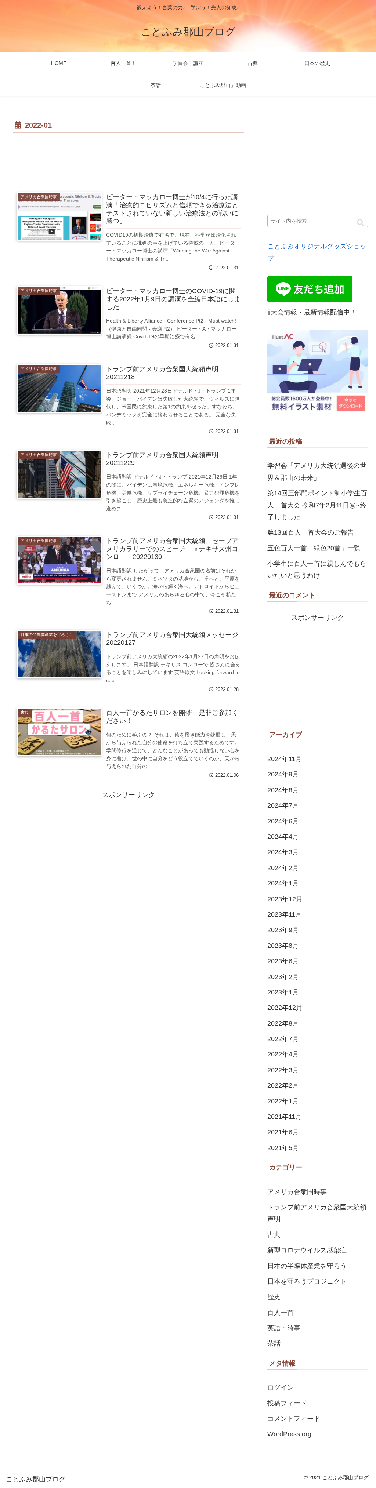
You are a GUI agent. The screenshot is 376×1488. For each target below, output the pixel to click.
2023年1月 (283, 992)
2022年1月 (283, 1101)
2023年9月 (283, 930)
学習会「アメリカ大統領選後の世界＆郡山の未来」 (316, 471)
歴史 (274, 1296)
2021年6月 (283, 1132)
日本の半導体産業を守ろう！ (310, 1266)
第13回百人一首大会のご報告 (310, 532)
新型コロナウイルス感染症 (307, 1250)
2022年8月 (283, 1023)
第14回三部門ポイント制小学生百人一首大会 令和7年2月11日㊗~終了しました (317, 505)
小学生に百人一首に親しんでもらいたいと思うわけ (316, 569)
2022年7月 (283, 1039)
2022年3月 (283, 1070)
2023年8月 (283, 945)
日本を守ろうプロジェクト (307, 1281)
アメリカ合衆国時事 (297, 1192)
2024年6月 (283, 821)
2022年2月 (283, 1085)
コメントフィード (293, 1418)
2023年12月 (285, 899)
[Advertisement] (128, 157)
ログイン (280, 1387)
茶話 (274, 1343)
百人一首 (280, 1312)
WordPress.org (289, 1434)
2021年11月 (284, 1116)
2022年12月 (285, 1007)
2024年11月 (284, 759)
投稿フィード (287, 1403)
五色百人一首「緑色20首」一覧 (314, 548)
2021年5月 (283, 1148)
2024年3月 (283, 852)
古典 (274, 1234)
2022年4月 (283, 1054)
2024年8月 (283, 790)
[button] (360, 223)
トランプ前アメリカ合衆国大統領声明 (316, 1213)
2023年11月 (284, 914)
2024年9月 (283, 774)
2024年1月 (283, 883)
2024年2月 (283, 868)
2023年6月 (283, 961)
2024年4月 (283, 836)
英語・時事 (283, 1328)
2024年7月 (283, 805)
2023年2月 (283, 977)
